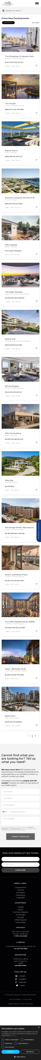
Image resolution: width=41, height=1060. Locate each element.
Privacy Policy (15, 828)
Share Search (8, 22)
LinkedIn (22, 976)
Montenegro (20, 915)
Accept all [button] (10, 1051)
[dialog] (20, 1042)
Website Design (12, 1004)
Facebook (22, 982)
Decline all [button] (30, 1051)
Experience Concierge (38, 531)
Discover (20, 890)
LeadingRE (20, 898)
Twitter (22, 985)
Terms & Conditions (15, 999)
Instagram (22, 979)
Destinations (20, 895)
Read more (13, 1035)
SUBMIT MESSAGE (20, 837)
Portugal (20, 917)
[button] (20, 1057)
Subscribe (20, 870)
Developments (20, 887)
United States (20, 922)
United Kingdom (20, 920)
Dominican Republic (20, 912)
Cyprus (20, 909)
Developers (20, 893)
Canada (20, 907)
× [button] (39, 1027)
